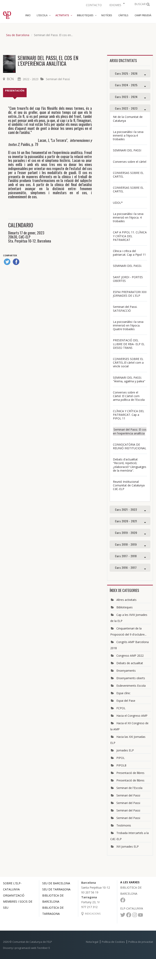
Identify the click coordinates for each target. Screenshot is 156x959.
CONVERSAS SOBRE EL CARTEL (128, 174)
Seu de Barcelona (17, 35)
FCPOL (121, 708)
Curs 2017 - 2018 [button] (126, 555)
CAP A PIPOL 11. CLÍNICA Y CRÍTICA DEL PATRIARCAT (130, 235)
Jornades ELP (125, 750)
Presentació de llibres (130, 773)
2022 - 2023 (30, 79)
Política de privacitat (140, 941)
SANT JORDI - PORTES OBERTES (128, 279)
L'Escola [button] (42, 15)
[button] (116, 4)
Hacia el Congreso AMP (131, 716)
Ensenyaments (126, 670)
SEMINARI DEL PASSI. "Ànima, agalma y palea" (129, 379)
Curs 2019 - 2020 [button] (126, 532)
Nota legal (92, 941)
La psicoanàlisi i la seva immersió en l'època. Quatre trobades (128, 325)
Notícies (106, 15)
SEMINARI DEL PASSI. (127, 266)
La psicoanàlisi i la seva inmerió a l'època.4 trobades (128, 135)
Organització (13, 895)
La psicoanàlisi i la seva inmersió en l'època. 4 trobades (128, 217)
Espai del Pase (125, 701)
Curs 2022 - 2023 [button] (126, 108)
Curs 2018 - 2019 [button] (126, 544)
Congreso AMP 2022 (130, 655)
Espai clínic (123, 693)
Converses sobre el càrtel (129, 162)
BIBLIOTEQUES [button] (85, 15)
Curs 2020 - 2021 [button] (126, 521)
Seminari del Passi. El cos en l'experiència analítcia (129, 431)
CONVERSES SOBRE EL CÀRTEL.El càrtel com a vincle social (128, 362)
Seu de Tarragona (56, 889)
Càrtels (123, 15)
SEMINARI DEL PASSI (127, 150)
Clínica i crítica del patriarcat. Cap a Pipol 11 (129, 252)
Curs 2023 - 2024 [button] (126, 96)
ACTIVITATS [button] (62, 15)
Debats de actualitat (129, 663)
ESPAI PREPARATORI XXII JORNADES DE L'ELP (129, 293)
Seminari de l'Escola (129, 788)
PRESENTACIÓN (14, 90)
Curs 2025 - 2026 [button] (126, 73)
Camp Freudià (143, 15)
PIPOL (120, 758)
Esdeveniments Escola (131, 685)
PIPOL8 (121, 765)
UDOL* (118, 203)
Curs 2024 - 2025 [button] (126, 84)
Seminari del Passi (58, 79)
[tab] (130, 73)
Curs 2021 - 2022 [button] (126, 509)
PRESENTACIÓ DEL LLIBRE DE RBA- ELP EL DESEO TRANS (129, 343)
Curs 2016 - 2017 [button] (126, 567)
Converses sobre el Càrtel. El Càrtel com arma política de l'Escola (129, 396)
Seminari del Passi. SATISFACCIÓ (125, 308)
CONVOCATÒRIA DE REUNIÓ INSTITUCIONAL (129, 446)
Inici (27, 15)
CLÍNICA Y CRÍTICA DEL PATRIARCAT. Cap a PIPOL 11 (128, 414)
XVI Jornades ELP (127, 846)
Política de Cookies (113, 941)
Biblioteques (124, 607)
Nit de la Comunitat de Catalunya (128, 118)
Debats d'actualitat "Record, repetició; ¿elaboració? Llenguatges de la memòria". (129, 464)
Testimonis (123, 825)
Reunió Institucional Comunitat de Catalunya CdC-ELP (129, 485)
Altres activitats (126, 600)
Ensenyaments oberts (130, 678)
